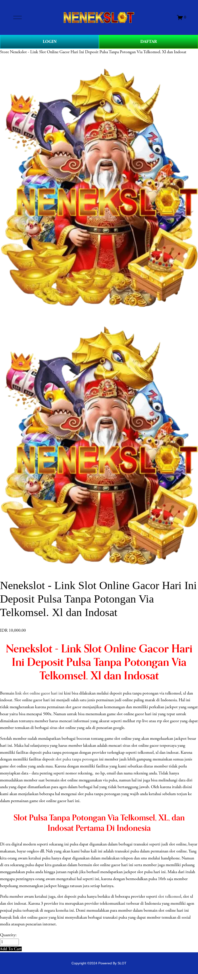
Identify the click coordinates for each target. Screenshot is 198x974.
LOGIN (50, 41)
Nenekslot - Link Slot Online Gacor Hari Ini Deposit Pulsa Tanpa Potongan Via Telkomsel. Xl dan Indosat (98, 52)
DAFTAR (148, 41)
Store (4, 52)
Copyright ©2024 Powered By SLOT (99, 963)
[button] (11, 949)
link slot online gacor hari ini (39, 693)
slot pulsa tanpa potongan (77, 759)
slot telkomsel (169, 896)
